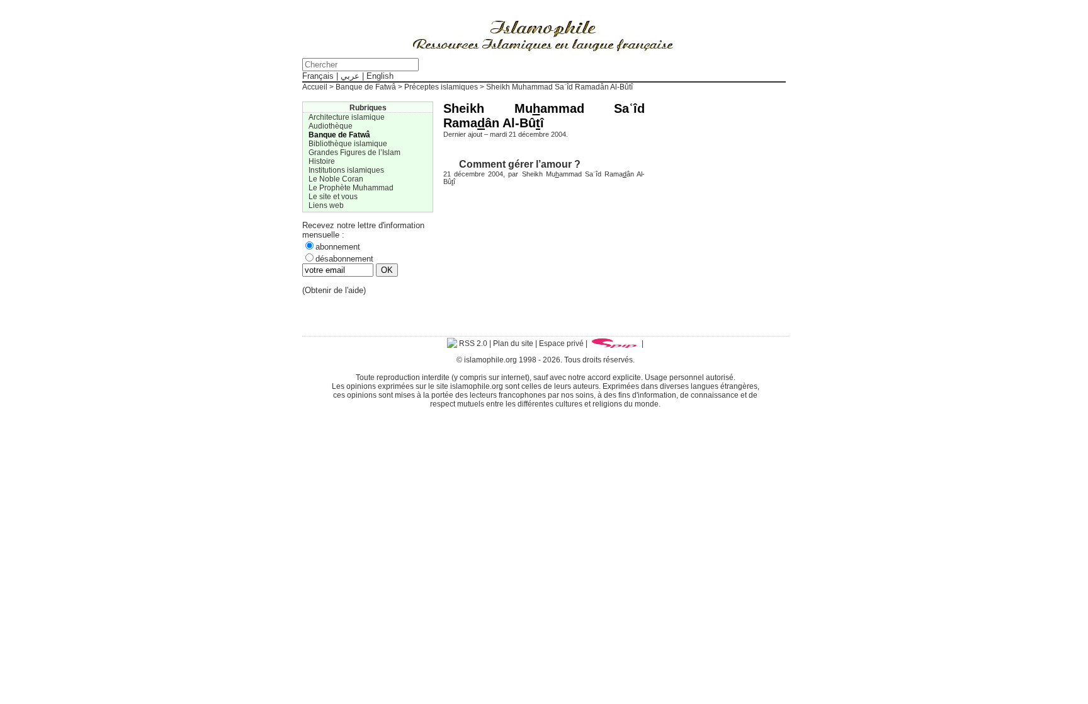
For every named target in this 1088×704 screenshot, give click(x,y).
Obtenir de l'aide (334, 290)
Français (318, 76)
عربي (350, 76)
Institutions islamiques (346, 170)
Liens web (326, 205)
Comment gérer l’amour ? (520, 164)
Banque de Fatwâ (366, 87)
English (380, 76)
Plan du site (513, 343)
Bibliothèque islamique (348, 143)
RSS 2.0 (472, 343)
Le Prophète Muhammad (351, 187)
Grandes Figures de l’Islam (354, 152)
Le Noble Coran (336, 179)
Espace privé (561, 343)
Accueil (314, 87)
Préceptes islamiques (441, 87)
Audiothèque (331, 126)
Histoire (322, 161)
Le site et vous (333, 196)
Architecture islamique (347, 117)
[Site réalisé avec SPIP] (614, 343)
